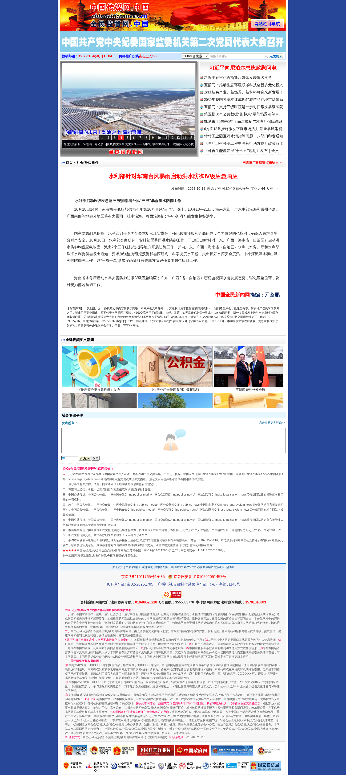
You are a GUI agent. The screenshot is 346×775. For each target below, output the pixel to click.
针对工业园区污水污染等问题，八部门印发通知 (243, 136)
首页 (69, 162)
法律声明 (147, 567)
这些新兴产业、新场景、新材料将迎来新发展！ (243, 92)
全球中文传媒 (99, 13)
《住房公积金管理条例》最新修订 (174, 349)
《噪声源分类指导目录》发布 (98, 349)
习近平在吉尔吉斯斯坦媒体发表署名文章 (238, 78)
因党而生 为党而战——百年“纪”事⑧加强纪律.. (116, 144)
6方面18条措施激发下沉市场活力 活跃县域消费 (243, 129)
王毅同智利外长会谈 (250, 349)
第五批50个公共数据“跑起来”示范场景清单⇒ (241, 114)
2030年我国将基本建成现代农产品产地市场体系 (243, 100)
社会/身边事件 (87, 162)
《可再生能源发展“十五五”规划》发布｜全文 (241, 151)
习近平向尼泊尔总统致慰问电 (243, 68)
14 (184, 137)
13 (178, 137)
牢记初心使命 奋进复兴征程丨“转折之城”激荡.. (182, 144)
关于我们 (118, 567)
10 (159, 137)
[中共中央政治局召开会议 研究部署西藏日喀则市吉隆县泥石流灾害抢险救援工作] (173, 46)
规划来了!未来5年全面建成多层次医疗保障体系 (243, 121)
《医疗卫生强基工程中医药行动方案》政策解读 (243, 143)
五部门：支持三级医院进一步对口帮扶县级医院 (243, 107)
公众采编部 (133, 567)
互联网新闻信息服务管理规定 (134, 484)
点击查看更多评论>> (272, 422)
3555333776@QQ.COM (95, 56)
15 (191, 137)
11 (165, 137)
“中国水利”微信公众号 (233, 188)
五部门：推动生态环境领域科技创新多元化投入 (243, 85)
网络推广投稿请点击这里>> (262, 162)
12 (171, 137)
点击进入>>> (148, 56)
